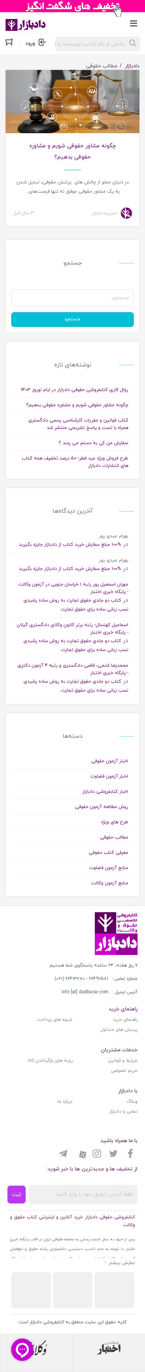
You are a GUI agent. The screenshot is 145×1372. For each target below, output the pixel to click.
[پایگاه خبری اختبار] (109, 1347)
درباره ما (65, 1102)
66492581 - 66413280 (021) (81, 979)
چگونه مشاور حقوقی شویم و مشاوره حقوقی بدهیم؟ (72, 151)
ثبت (16, 1194)
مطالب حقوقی (114, 837)
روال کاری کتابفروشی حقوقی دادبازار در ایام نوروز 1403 (74, 390)
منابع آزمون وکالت (109, 883)
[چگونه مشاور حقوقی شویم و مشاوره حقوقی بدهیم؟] (72, 112)
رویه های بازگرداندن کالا (50, 1061)
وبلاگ (132, 1102)
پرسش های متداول (119, 1030)
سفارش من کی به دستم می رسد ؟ (93, 443)
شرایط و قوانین (123, 1061)
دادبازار (132, 66)
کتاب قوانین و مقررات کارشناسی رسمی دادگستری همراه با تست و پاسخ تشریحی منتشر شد (78, 424)
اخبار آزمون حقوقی (109, 761)
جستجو (72, 319)
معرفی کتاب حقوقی (108, 852)
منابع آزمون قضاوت (108, 868)
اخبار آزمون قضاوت (109, 776)
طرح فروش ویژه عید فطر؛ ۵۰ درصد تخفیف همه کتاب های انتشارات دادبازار (75, 462)
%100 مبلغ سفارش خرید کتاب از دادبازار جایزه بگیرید (70, 544)
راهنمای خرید (125, 1020)
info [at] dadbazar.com (85, 992)
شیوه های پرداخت (55, 1020)
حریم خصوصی (124, 1071)
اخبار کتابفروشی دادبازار (105, 791)
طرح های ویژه (114, 822)
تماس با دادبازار (123, 1112)
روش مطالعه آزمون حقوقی (101, 807)
